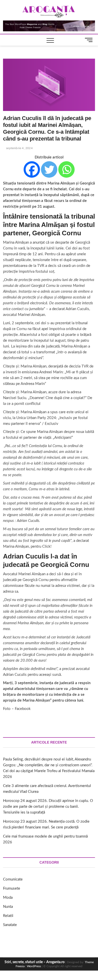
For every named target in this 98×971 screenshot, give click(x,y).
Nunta (8, 907)
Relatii (8, 916)
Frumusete (11, 888)
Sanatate (10, 925)
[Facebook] (32, 169)
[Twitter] (49, 169)
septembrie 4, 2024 (19, 148)
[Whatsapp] (66, 169)
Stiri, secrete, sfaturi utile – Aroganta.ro (35, 962)
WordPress (34, 966)
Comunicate (13, 879)
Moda (8, 897)
